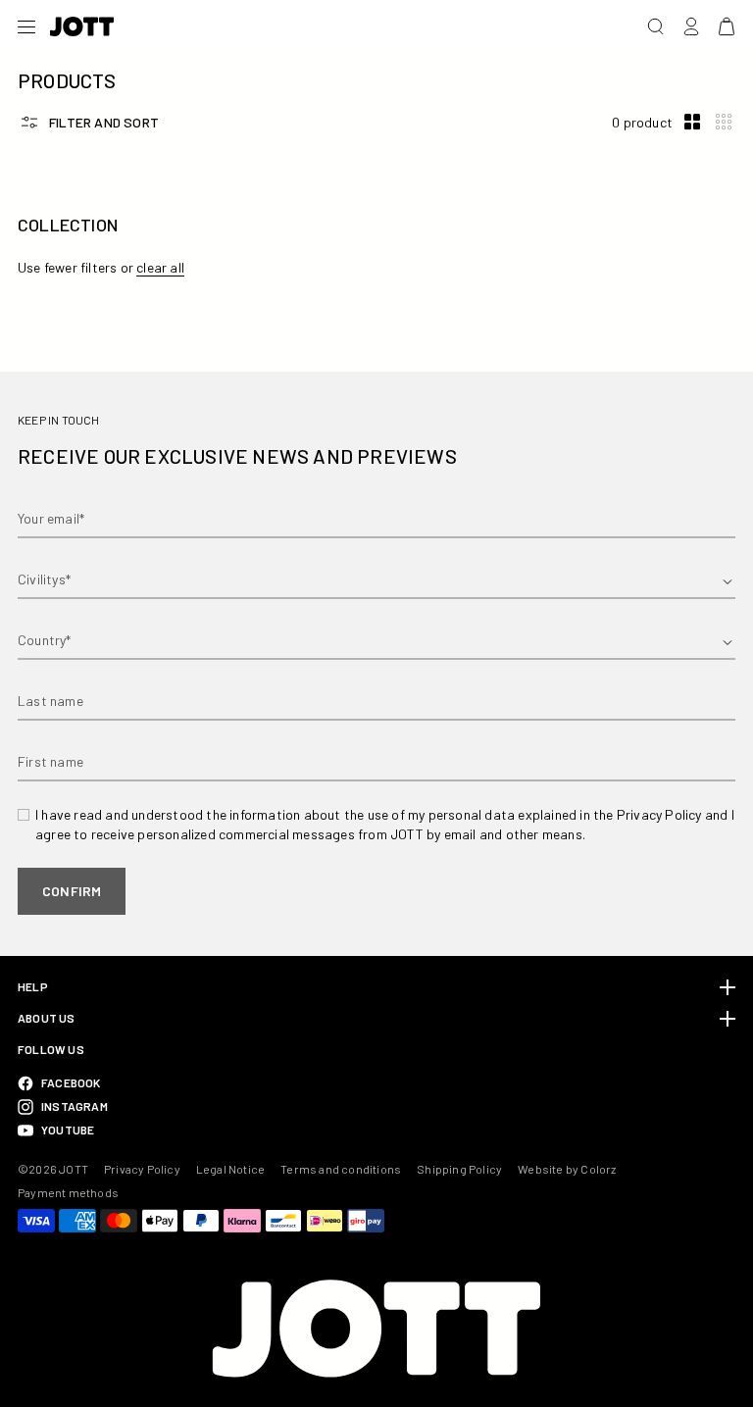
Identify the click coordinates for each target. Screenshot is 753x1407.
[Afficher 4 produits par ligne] (723, 122)
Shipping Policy (459, 1169)
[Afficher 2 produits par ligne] (692, 122)
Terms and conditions (340, 1169)
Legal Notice (230, 1169)
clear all (160, 267)
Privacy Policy (142, 1169)
